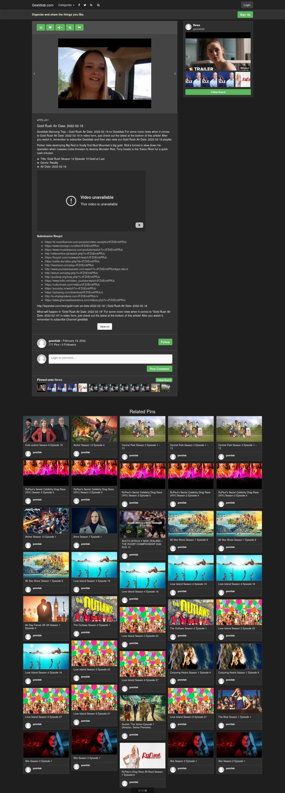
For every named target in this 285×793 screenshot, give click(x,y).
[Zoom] (70, 27)
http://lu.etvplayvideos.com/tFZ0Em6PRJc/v (71, 296)
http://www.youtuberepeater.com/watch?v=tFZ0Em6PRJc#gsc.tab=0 (86, 269)
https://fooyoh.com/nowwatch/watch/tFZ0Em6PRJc (76, 257)
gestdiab (37, 452)
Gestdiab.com (43, 4)
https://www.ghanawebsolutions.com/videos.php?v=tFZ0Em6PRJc (85, 300)
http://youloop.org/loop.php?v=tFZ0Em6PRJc (72, 277)
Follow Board (164, 380)
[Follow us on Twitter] (85, 5)
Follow (165, 342)
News (58, 380)
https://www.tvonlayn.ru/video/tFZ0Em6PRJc (72, 246)
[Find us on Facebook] (79, 5)
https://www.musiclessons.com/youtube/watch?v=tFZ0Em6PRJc (84, 249)
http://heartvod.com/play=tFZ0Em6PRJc (69, 265)
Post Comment (159, 369)
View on (105, 326)
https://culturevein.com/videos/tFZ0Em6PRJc (72, 284)
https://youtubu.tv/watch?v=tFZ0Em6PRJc (70, 288)
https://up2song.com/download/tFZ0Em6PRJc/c (74, 292)
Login (247, 5)
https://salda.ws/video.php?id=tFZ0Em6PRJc (72, 261)
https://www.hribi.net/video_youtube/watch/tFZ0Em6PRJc (80, 280)
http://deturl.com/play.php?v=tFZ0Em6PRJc (71, 273)
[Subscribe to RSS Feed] (91, 5)
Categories (65, 5)
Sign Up (245, 14)
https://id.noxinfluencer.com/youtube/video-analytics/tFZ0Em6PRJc (86, 242)
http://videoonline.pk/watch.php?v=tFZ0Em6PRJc (75, 253)
